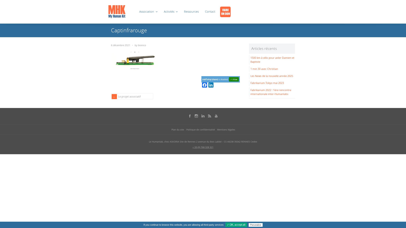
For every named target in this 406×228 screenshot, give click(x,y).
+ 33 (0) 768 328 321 (203, 147)
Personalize (255, 225)
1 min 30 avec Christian (264, 69)
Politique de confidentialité (200, 129)
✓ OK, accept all (236, 224)
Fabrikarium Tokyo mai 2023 (267, 83)
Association (146, 11)
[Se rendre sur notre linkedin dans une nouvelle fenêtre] (203, 115)
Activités (169, 11)
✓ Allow (233, 79)
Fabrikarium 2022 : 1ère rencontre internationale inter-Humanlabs (270, 92)
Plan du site (177, 129)
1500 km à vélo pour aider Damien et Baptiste (272, 59)
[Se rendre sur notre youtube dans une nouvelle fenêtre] (216, 115)
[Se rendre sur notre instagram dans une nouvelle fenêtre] (196, 115)
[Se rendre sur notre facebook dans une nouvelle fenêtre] (189, 115)
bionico (142, 45)
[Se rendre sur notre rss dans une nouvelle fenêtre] (209, 115)
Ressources (191, 11)
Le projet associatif (129, 96)
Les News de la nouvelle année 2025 (271, 76)
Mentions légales (226, 129)
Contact (210, 11)
